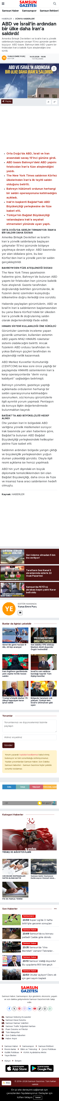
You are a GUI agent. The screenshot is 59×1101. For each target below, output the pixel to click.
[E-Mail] (20, 613)
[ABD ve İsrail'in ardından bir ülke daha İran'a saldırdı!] (29, 80)
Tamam (38, 1097)
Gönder (8, 745)
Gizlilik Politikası (12, 1052)
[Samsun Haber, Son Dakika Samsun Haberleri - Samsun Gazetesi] (28, 4)
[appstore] (17, 1069)
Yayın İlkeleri (10, 1055)
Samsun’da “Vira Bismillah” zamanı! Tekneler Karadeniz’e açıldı (37, 949)
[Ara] (54, 4)
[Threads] (45, 1008)
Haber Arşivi (11, 1039)
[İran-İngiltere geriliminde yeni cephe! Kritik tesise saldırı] (15, 662)
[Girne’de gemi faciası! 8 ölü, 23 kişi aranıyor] (15, 635)
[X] (14, 1008)
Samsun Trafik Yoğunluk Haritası (20, 1026)
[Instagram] (24, 1008)
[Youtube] (34, 1008)
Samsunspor (29, 11)
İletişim (18, 1061)
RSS (7, 1083)
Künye (8, 1061)
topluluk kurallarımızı (29, 755)
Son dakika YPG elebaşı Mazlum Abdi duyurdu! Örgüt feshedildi (42, 647)
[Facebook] (9, 1008)
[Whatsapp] (50, 1008)
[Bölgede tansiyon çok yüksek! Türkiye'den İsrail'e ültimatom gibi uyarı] (44, 688)
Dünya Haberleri (25, 19)
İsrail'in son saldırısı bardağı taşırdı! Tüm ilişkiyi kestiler (41, 674)
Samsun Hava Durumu (16, 1020)
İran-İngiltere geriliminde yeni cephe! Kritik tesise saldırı (14, 674)
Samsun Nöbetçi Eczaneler (18, 1017)
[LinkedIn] (29, 1008)
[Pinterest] (19, 1008)
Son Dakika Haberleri (15, 1035)
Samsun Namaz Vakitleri (17, 1023)
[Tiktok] (39, 1008)
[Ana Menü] (3, 4)
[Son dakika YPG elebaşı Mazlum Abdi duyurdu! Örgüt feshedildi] (44, 635)
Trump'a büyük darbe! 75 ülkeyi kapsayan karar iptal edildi (15, 700)
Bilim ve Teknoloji (28, 1049)
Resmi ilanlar (10, 1049)
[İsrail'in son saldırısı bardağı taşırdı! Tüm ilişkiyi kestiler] (44, 662)
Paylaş (8, 101)
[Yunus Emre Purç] (9, 608)
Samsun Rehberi (49, 11)
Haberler (7, 19)
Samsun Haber (10, 11)
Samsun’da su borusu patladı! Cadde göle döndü (37, 935)
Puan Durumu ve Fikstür (17, 1029)
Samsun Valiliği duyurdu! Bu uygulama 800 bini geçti (39, 963)
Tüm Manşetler (13, 1032)
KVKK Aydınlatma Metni (34, 1052)
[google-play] (42, 1069)
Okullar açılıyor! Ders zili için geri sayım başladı (39, 977)
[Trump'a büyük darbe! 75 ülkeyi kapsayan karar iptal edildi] (15, 688)
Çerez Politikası (49, 1049)
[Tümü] (55, 909)
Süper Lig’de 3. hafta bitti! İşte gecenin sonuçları (37, 922)
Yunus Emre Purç (27, 607)
